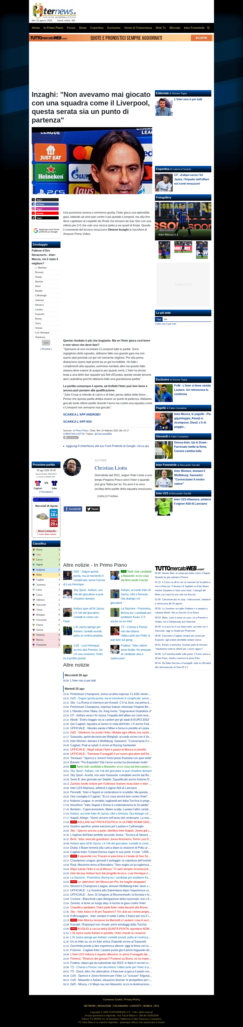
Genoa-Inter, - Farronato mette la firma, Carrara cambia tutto (191, 447)
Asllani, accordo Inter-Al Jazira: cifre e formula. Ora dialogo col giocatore (115, 813)
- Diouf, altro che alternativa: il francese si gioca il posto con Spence (115, 971)
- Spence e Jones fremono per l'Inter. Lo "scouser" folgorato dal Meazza (118, 975)
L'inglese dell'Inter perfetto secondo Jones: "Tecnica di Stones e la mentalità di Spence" (125, 834)
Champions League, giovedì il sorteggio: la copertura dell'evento (110, 860)
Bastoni (39, 281)
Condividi (74, 508)
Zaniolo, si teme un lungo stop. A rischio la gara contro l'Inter (108, 903)
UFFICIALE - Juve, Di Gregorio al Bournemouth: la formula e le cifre (112, 894)
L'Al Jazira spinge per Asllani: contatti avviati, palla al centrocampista (88, 631)
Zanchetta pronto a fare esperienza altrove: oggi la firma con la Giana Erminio (118, 945)
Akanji (38, 277)
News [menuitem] (83, 27)
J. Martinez (41, 267)
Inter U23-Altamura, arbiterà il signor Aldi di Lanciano (103, 787)
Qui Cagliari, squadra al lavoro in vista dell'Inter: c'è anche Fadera (111, 723)
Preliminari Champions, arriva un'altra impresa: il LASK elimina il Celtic (115, 694)
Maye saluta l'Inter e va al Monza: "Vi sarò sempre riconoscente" (110, 869)
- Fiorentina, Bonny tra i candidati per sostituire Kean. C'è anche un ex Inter (125, 877)
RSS (156, 1006)
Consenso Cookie (112, 999)
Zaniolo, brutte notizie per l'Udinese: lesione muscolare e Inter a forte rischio (118, 783)
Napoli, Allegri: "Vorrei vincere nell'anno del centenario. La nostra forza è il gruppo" (122, 817)
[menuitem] (208, 27)
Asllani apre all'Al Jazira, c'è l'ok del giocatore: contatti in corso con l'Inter (116, 843)
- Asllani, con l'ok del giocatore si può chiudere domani (88, 594)
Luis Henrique (42, 332)
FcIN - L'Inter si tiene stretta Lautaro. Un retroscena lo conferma (192, 390)
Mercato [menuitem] (175, 27)
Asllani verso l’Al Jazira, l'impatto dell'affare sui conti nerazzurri (112, 715)
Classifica (39, 543)
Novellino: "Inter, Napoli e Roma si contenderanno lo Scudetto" (109, 805)
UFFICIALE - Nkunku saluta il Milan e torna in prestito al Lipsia (109, 728)
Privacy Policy (132, 999)
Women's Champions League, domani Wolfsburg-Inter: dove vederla (113, 886)
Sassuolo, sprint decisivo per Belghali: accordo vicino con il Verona (112, 736)
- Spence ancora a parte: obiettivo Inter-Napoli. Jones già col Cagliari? (117, 830)
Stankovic (40, 337)
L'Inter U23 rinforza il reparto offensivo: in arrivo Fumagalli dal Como (113, 954)
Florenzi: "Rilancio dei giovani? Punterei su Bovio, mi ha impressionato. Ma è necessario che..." (130, 958)
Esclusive (162, 379)
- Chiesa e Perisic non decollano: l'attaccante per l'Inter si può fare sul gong (119, 967)
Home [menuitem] (36, 27)
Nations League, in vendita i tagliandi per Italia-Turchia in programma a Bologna (120, 800)
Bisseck (39, 272)
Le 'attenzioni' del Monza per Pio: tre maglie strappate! (108, 881)
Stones (39, 328)
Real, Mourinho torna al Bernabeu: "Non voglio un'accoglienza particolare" (117, 864)
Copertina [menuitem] (97, 27)
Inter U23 (162, 493)
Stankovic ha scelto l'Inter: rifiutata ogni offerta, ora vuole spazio (114, 732)
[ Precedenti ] (46, 492)
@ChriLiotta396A (103, 434)
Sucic (38, 323)
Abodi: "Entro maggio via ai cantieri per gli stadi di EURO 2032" (110, 719)
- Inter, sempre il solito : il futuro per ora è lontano (113, 915)
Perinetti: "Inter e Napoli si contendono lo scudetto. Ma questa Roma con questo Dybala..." (127, 792)
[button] (46, 342)
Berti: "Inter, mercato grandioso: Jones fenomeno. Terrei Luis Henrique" (114, 839)
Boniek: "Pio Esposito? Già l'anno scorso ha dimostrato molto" (109, 762)
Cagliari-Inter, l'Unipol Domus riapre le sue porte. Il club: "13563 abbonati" (116, 851)
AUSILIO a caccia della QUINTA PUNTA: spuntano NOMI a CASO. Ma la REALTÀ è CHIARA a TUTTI (139, 928)
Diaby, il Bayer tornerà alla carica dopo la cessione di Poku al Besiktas (114, 847)
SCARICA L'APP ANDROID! (82, 414)
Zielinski (39, 300)
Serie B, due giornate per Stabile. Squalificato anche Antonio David (112, 779)
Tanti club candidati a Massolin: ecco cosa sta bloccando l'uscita (136, 576)
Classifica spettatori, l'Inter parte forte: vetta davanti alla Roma (109, 907)
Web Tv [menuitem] (161, 27)
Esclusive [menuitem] (113, 27)
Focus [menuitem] (71, 27)
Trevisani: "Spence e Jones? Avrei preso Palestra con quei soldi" (111, 758)
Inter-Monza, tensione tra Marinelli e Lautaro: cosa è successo (113, 920)
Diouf (38, 286)
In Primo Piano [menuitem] (53, 27)
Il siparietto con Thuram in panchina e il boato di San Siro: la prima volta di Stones (126, 856)
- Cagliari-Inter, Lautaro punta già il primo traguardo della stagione (117, 950)
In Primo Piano (80, 430)
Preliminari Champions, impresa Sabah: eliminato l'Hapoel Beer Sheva (115, 706)
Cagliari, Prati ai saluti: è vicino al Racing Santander (103, 745)
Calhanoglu (41, 295)
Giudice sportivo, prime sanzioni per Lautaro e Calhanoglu (107, 826)
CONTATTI (135, 1006)
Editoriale (162, 93)
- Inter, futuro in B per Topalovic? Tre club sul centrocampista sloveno (116, 911)
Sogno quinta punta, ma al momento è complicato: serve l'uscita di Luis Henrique (125, 698)
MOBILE (147, 1006)
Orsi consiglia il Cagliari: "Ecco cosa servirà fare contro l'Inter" (109, 796)
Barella (38, 290)
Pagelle (161, 407)
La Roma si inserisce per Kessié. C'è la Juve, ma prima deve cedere (116, 702)
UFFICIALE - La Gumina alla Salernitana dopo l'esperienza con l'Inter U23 (117, 890)
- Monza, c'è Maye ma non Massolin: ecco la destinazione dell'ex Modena (119, 984)
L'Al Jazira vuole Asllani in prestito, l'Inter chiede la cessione (108, 933)
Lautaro (39, 309)
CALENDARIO (120, 1006)
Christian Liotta (73, 434)
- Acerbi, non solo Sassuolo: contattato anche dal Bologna (113, 775)
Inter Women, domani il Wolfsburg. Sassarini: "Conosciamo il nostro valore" (117, 741)
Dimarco (39, 305)
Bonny (38, 318)
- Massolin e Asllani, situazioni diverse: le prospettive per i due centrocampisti (122, 979)
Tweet (94, 508)
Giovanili (162, 436)
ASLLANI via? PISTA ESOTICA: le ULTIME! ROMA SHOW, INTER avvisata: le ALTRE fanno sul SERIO (139, 822)
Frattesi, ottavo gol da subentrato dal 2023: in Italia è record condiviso (113, 962)
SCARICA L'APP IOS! (77, 421)
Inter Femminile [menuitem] (194, 27)
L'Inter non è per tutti (83, 680)
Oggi (158, 319)
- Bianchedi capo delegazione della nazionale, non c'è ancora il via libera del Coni (127, 898)
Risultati (46, 349)
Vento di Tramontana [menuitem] (138, 27)
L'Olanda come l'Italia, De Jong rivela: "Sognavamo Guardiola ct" (111, 711)
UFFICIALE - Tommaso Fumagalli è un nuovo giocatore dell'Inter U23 (114, 753)
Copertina (162, 169)
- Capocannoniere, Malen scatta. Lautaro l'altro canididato (112, 809)
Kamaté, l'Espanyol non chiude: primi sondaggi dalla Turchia (108, 924)
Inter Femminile (166, 464)
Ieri (165, 319)
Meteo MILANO (46, 500)
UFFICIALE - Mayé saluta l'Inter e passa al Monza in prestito (108, 749)
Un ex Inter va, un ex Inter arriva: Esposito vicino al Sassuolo (108, 941)
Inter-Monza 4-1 (168, 234)
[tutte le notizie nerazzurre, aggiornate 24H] (54, 11)
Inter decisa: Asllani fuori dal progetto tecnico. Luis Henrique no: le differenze (118, 873)
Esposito (39, 314)
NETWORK (90, 1006)
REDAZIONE (104, 1006)
